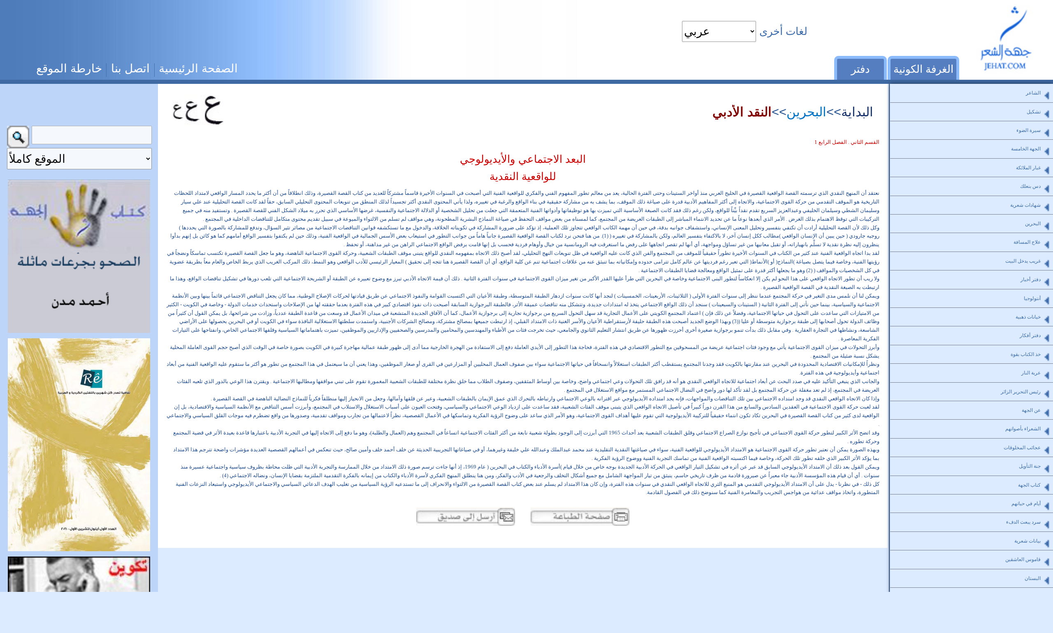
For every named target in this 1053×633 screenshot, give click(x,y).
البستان (1033, 578)
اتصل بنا (130, 68)
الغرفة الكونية (923, 69)
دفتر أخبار (1031, 279)
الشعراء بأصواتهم (1023, 429)
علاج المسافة (1027, 242)
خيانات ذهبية (1028, 317)
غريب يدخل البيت (1023, 261)
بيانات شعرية (1027, 541)
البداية (857, 112)
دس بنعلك (1030, 186)
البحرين (806, 112)
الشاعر (1033, 93)
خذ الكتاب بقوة (1026, 354)
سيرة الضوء (1028, 130)
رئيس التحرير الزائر (1021, 392)
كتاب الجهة (1029, 485)
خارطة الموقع (69, 68)
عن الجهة (1031, 410)
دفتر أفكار (1030, 335)
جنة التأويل (1030, 466)
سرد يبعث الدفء (1023, 522)
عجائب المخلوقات (1022, 447)
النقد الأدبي (742, 112)
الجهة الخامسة (1026, 149)
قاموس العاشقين (1023, 559)
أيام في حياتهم (1026, 503)
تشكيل (1034, 112)
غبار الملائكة (1028, 168)
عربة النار (1031, 373)
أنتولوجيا (1032, 298)
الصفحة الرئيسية (198, 68)
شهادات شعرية (1025, 205)
